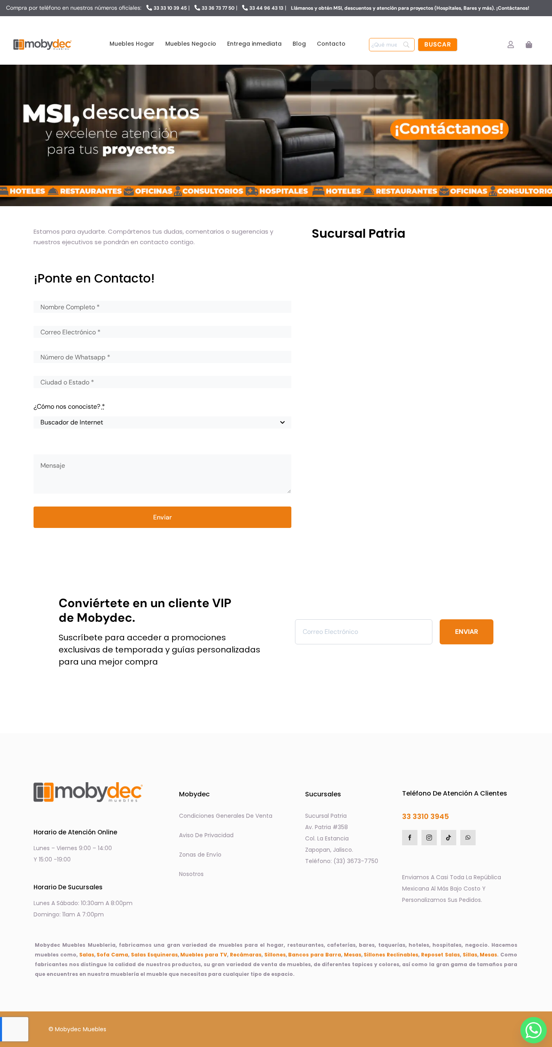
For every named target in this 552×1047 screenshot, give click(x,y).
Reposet (432, 954)
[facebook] (409, 837)
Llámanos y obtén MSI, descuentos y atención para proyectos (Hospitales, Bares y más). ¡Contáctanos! (410, 8)
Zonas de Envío (200, 855)
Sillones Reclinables (391, 954)
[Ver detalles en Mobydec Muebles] (415, 307)
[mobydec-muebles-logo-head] (42, 39)
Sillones (275, 954)
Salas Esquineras (154, 954)
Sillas (470, 954)
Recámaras (245, 954)
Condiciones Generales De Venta (225, 816)
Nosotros (191, 874)
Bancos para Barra (314, 954)
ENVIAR (466, 631)
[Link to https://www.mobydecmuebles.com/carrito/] (529, 45)
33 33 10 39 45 (170, 8)
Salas (86, 954)
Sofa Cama (112, 954)
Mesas (352, 954)
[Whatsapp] (531, 1028)
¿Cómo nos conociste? (69, 406)
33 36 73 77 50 (218, 8)
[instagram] (429, 837)
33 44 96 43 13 (266, 8)
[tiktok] (448, 837)
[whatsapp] (468, 837)
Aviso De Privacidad (206, 835)
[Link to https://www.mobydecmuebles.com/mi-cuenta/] (511, 45)
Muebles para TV (203, 954)
